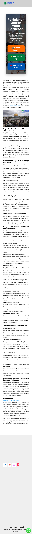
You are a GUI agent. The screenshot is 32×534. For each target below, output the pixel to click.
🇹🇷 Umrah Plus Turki (16, 66)
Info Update (13, 527)
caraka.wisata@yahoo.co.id (13, 516)
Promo (21, 527)
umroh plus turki (15, 105)
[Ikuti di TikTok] (18, 464)
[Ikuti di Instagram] (14, 465)
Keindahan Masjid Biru (11, 400)
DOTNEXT (16, 531)
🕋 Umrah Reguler (16, 49)
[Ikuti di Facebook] (5, 465)
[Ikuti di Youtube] (9, 465)
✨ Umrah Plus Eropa (16, 57)
